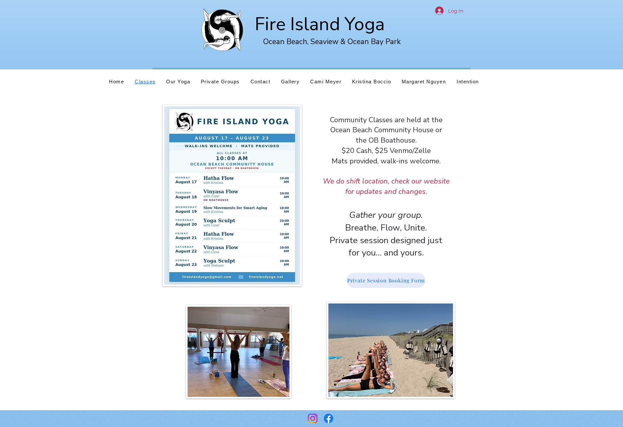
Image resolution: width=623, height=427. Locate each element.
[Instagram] (312, 418)
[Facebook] (328, 418)
